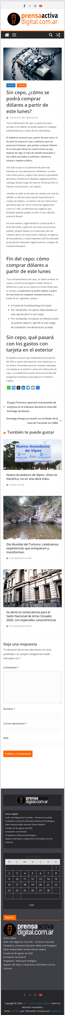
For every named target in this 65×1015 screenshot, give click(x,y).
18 (24, 884)
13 (40, 879)
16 (9, 884)
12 (32, 879)
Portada (21, 85)
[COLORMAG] (28, 925)
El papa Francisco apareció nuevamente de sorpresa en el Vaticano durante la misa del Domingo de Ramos (31, 407)
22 (56, 884)
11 (24, 879)
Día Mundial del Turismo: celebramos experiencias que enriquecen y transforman (32, 548)
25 (24, 890)
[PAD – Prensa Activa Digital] (7, 35)
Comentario (11, 667)
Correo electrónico (15, 723)
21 (48, 884)
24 (17, 890)
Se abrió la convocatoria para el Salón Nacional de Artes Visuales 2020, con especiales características (31, 616)
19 (32, 884)
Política (11, 85)
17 (17, 884)
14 (48, 879)
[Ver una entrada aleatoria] (58, 35)
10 (17, 879)
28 (48, 890)
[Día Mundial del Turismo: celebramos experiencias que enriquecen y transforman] (32, 498)
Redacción (33, 117)
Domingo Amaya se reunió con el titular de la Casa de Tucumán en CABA (32, 421)
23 (9, 890)
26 (32, 890)
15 (56, 879)
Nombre (9, 709)
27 (40, 890)
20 (40, 884)
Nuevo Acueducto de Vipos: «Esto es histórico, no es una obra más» (31, 477)
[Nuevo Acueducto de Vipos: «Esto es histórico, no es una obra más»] (32, 441)
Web (5, 738)
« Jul (31, 905)
